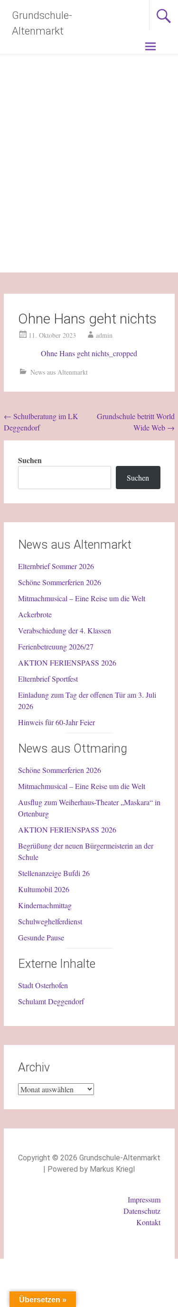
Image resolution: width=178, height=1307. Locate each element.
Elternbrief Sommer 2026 (56, 566)
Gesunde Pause (41, 937)
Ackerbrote (35, 614)
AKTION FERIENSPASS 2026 (67, 662)
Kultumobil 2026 (43, 889)
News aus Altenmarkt (59, 372)
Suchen (30, 460)
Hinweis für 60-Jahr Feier (56, 722)
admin (104, 335)
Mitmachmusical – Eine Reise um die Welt (81, 598)
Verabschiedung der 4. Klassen (64, 630)
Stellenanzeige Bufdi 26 (54, 873)
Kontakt (148, 1222)
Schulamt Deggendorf (51, 1001)
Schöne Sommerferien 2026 (59, 582)
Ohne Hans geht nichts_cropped (89, 353)
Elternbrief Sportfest (48, 679)
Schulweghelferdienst (50, 921)
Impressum (144, 1199)
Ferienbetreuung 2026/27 (56, 646)
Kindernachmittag (45, 905)
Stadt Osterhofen (43, 985)
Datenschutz (141, 1211)
